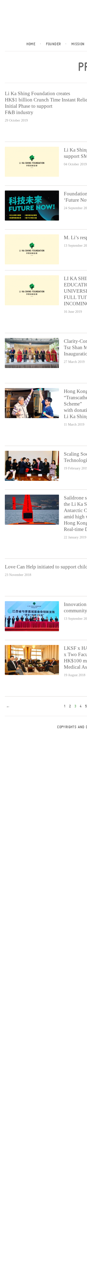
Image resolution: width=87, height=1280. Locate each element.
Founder (56, 44)
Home (33, 44)
